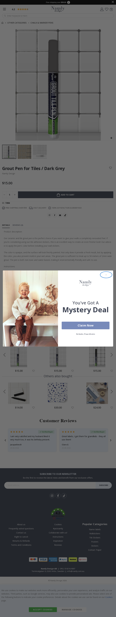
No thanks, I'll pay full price (85, 334)
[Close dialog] (106, 275)
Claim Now (86, 325)
